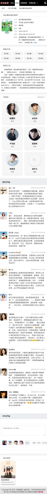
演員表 (6, 97)
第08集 (40, 58)
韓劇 (17, 3)
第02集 (17, 53)
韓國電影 (23, 3)
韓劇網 (4, 3)
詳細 (35, 42)
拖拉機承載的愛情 (25, 8)
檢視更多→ (41, 97)
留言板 (41, 492)
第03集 (29, 53)
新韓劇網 (19, 490)
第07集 (29, 58)
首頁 (12, 3)
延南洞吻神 (5, 480)
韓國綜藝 (32, 3)
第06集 (17, 58)
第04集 (40, 53)
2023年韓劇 (12, 8)
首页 (3, 8)
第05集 (6, 58)
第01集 (6, 53)
